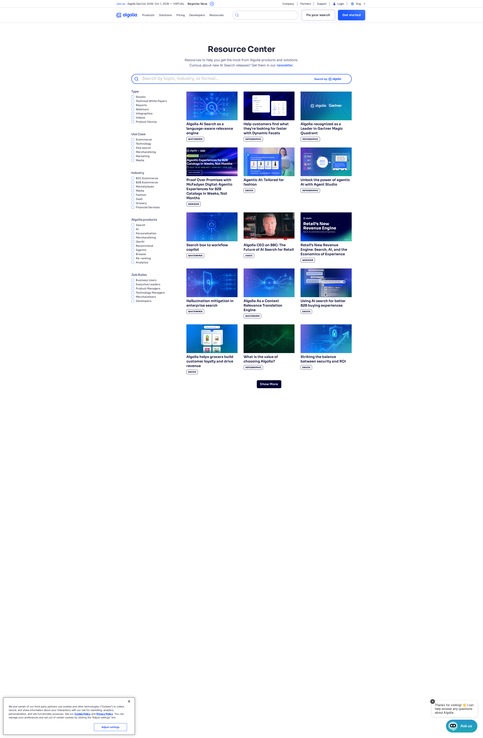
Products (148, 15)
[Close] (129, 701)
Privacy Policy (104, 713)
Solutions (165, 15)
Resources (216, 15)
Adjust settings (111, 727)
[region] (69, 716)
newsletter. (285, 65)
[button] (454, 709)
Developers (197, 15)
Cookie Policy (83, 713)
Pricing (180, 15)
